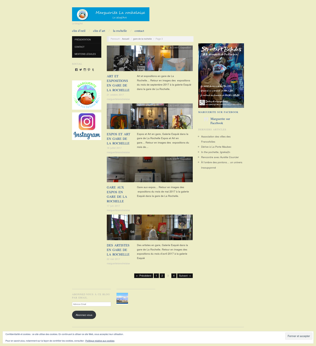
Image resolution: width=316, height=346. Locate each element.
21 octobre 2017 (115, 94)
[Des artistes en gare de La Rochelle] (150, 228)
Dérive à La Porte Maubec (216, 146)
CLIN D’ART (99, 30)
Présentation (83, 39)
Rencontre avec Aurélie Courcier (220, 157)
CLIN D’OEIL (78, 30)
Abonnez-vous (84, 315)
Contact (139, 30)
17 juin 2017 (113, 205)
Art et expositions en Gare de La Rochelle (118, 83)
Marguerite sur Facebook (218, 112)
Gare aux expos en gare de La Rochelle (117, 194)
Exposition (185, 47)
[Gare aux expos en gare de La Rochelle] (150, 170)
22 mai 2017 (113, 259)
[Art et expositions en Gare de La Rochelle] (150, 59)
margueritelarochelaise (118, 99)
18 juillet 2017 (114, 148)
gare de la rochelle (142, 38)
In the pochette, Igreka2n (215, 152)
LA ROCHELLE (120, 30)
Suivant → (185, 275)
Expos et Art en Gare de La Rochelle (118, 138)
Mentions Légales (85, 53)
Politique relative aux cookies (99, 340)
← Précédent (143, 275)
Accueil (125, 38)
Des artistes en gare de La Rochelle (118, 249)
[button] (122, 298)
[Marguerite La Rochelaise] (110, 13)
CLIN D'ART (173, 47)
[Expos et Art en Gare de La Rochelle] (150, 117)
